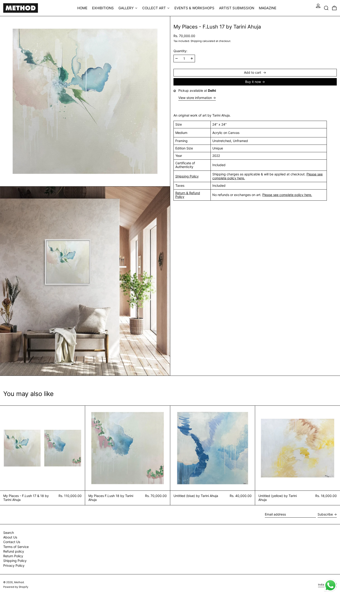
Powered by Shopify (15, 587)
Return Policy (13, 556)
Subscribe (325, 514)
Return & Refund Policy (187, 195)
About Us (10, 537)
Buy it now (253, 81)
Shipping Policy (187, 176)
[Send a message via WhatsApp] (330, 585)
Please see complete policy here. (287, 195)
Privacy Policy (14, 565)
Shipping (196, 40)
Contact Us (11, 542)
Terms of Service (16, 547)
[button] (326, 8)
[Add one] (192, 58)
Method (19, 582)
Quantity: (180, 51)
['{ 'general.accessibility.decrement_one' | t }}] (176, 58)
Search (8, 533)
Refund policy (13, 551)
